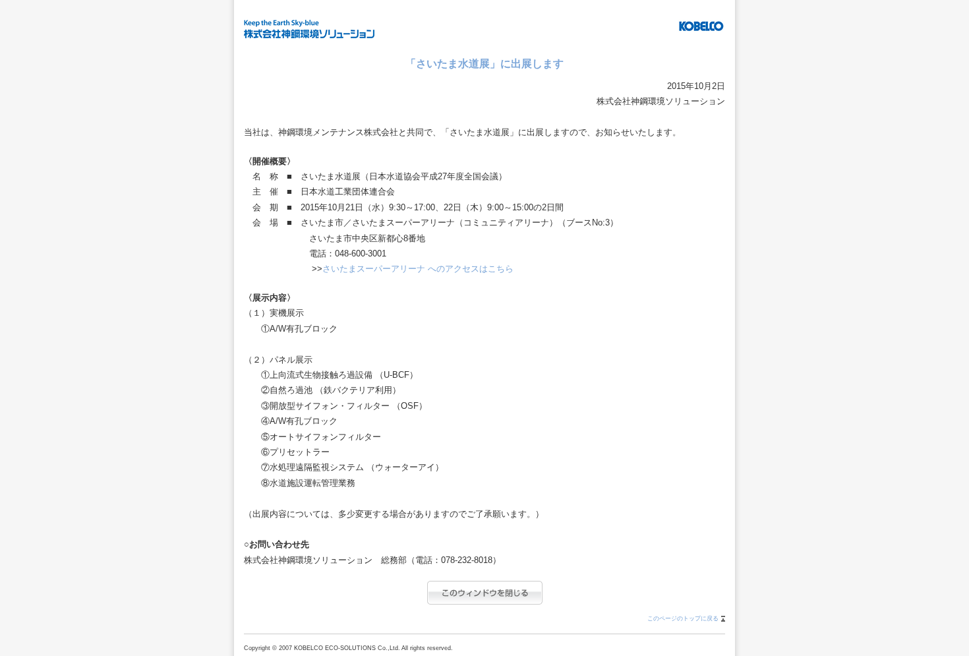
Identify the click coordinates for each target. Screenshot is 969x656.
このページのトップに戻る (683, 618)
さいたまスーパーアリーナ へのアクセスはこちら (418, 269)
